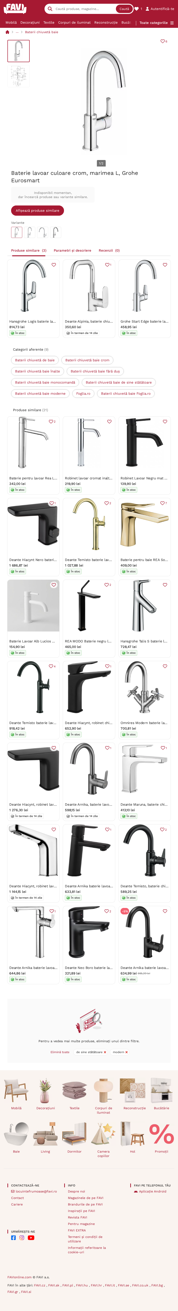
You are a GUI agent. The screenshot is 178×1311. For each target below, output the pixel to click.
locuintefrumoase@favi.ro (36, 1191)
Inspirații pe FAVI (81, 1211)
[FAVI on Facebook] (13, 1237)
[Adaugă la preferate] (53, 265)
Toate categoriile (154, 23)
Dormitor (74, 1151)
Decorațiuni (30, 22)
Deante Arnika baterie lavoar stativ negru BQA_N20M (108, 886)
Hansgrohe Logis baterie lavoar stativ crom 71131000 (51, 321)
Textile (48, 22)
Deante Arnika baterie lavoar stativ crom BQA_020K (51, 968)
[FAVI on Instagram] (21, 1237)
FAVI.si (26, 1292)
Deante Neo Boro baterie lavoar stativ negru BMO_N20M (111, 968)
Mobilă (11, 22)
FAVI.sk (54, 1285)
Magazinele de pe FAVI (85, 1198)
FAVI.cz (40, 1285)
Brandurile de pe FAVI (85, 1204)
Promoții (161, 1151)
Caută (124, 9)
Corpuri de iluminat (74, 22)
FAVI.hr (97, 1285)
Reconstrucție (106, 22)
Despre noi (76, 1191)
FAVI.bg (157, 1285)
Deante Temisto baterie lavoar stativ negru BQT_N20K (53, 723)
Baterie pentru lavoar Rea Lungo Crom (40, 478)
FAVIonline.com (19, 1277)
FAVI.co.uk (140, 1285)
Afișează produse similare (37, 210)
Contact (17, 1198)
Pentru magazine (81, 1224)
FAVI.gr (13, 1292)
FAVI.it (110, 1285)
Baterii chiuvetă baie (41, 32)
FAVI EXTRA (77, 1230)
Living (45, 1151)
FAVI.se (124, 1285)
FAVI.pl (68, 1285)
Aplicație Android (152, 1191)
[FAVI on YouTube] (31, 1237)
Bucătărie (129, 22)
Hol (132, 1151)
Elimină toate (60, 1052)
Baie (16, 1151)
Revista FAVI (77, 1217)
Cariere (17, 1204)
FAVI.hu (82, 1285)
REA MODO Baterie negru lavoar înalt (95, 641)
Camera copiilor (103, 1154)
